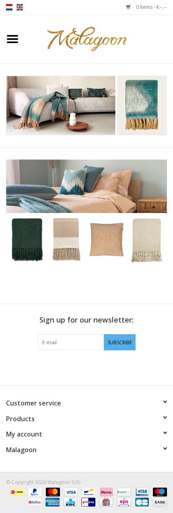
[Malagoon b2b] (99, 38)
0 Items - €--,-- (151, 7)
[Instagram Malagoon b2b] (101, 366)
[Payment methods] (16, 491)
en (19, 7)
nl (9, 7)
